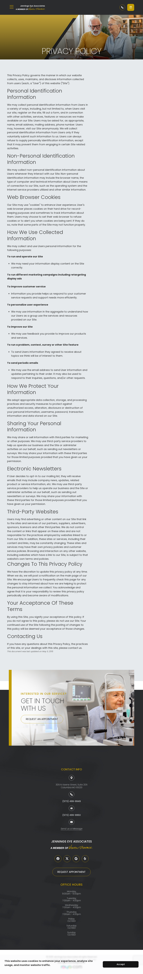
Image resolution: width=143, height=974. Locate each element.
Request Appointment (71, 872)
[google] (76, 858)
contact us (75, 648)
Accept (121, 964)
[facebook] (57, 858)
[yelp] (85, 858)
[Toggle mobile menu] (11, 7)
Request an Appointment (42, 719)
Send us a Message (71, 829)
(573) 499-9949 (71, 801)
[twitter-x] (67, 858)
